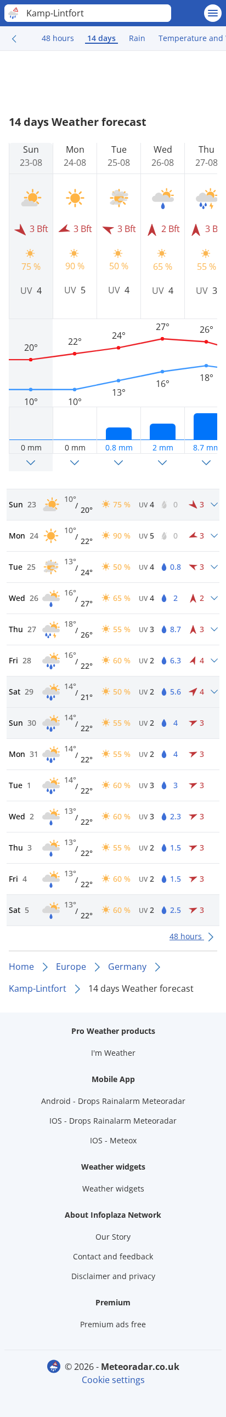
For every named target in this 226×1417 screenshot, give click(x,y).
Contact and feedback (113, 1256)
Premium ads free (113, 1324)
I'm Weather (113, 1053)
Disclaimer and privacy (113, 1276)
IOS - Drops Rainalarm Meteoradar (113, 1120)
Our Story (113, 1236)
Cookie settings (113, 1380)
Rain (137, 38)
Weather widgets (113, 1188)
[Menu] (213, 13)
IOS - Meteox (113, 1140)
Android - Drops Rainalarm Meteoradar (113, 1101)
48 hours (58, 38)
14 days (101, 38)
